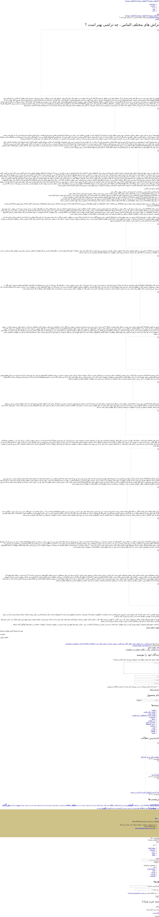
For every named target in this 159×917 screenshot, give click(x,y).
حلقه (35, 805)
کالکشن (152, 731)
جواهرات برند (61, 805)
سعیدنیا (152, 807)
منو (158, 14)
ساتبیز (158, 808)
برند (108, 805)
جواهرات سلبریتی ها (47, 805)
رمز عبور (155, 889)
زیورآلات (152, 726)
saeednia (154, 804)
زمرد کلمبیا (14, 805)
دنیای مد (32, 805)
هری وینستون (130, 808)
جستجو (139, 700)
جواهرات (68, 805)
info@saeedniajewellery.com (143, 828)
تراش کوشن (88, 805)
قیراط (139, 808)
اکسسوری (152, 717)
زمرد (18, 805)
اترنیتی (140, 805)
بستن (157, 841)
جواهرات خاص (55, 805)
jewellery (146, 805)
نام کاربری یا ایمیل (153, 886)
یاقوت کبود (99, 808)
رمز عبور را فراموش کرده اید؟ (137, 893)
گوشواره (109, 808)
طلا (142, 808)
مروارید (135, 808)
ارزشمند (136, 805)
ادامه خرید (156, 913)
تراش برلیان (93, 805)
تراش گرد (84, 805)
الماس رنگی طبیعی (149, 712)
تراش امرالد (100, 805)
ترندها (153, 719)
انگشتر (116, 805)
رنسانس (22, 805)
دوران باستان (27, 805)
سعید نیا (146, 808)
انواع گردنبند (155, 775)
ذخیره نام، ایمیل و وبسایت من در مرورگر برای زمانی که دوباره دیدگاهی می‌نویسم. (132, 686)
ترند (80, 805)
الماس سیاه (151, 713)
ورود (157, 896)
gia (143, 805)
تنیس (78, 805)
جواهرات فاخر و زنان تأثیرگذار (150, 757)
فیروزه (153, 729)
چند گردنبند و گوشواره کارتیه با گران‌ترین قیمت (144, 792)
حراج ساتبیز (40, 805)
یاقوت (153, 733)
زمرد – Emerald (150, 724)
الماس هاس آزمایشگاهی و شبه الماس (143, 715)
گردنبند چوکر (114, 808)
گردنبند (120, 808)
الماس (150, 17)
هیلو (126, 808)
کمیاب (123, 808)
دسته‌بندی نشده (150, 722)
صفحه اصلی (155, 17)
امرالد (119, 805)
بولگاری (105, 805)
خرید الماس (151, 720)
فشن (153, 727)
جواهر (74, 805)
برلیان (111, 805)
